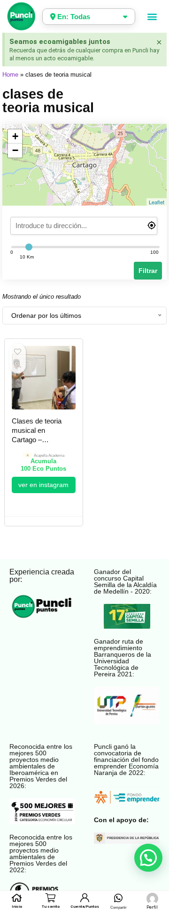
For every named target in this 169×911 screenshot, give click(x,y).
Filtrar (147, 270)
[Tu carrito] (50, 897)
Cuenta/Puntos (84, 906)
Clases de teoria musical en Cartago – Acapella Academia (36, 439)
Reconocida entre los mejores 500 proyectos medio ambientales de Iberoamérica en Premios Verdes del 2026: (40, 766)
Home (10, 74)
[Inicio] (16, 897)
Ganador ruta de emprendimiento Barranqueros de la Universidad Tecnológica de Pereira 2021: (122, 658)
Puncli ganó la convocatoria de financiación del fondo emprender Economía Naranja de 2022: (126, 759)
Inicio (17, 906)
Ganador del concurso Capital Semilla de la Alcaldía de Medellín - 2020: (125, 581)
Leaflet (156, 202)
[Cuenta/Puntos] (84, 897)
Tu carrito (51, 906)
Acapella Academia (49, 455)
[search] (84, 226)
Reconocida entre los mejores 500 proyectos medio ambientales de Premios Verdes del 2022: (40, 853)
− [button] (15, 150)
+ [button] (15, 136)
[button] (152, 16)
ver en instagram (43, 484)
